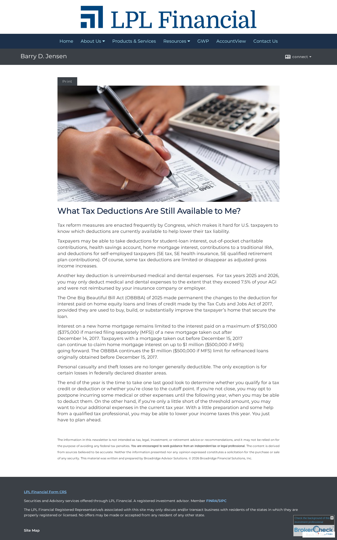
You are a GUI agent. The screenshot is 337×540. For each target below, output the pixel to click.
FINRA (211, 501)
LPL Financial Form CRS (45, 492)
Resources (174, 41)
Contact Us (265, 41)
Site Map (32, 530)
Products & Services (134, 41)
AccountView (231, 41)
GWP (203, 41)
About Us (91, 41)
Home (66, 41)
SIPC (222, 501)
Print (67, 81)
